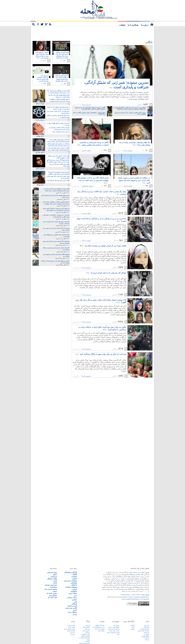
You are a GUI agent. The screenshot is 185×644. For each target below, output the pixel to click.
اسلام (55, 574)
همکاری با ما (133, 25)
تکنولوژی (74, 591)
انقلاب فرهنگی (52, 579)
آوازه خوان (120, 581)
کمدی (75, 610)
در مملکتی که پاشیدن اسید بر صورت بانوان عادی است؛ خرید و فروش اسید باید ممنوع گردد (134, 180)
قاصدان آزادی (71, 630)
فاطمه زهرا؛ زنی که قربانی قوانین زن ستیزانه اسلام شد (103, 246)
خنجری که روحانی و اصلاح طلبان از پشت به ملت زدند (57, 124)
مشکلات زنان (72, 612)
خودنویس (146, 632)
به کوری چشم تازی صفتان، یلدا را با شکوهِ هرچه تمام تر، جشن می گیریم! (58, 108)
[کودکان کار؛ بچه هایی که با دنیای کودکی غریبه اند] (139, 283)
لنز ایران (72, 632)
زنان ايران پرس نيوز (113, 629)
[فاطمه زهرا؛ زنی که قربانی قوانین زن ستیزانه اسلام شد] (139, 256)
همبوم (132, 629)
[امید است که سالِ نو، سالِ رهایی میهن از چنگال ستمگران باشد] (139, 365)
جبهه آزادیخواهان (100, 625)
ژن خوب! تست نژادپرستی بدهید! (60, 131)
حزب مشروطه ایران (99, 627)
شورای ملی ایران (100, 629)
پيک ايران (146, 627)
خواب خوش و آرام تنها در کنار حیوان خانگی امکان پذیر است (58, 177)
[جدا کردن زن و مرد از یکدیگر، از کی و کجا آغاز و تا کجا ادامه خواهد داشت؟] (139, 241)
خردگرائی (53, 576)
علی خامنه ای (52, 597)
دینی (75, 595)
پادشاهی (74, 585)
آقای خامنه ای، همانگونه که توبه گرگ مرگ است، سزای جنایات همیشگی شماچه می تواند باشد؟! (61, 56)
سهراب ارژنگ (86, 240)
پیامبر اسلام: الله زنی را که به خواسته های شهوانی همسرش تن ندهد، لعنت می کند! (92, 180)
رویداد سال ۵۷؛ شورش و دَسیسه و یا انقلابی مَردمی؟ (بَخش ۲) (57, 116)
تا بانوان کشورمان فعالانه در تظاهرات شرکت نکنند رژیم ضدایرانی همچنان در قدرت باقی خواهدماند (61, 79)
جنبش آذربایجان (144, 629)
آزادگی (132, 625)
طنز (75, 602)
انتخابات (74, 576)
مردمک (147, 639)
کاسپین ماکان (40, 168)
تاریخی (74, 589)
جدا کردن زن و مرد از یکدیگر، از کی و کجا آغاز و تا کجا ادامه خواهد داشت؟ (101, 220)
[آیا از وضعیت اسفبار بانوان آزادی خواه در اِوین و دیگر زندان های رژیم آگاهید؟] (139, 310)
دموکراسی (143, 579)
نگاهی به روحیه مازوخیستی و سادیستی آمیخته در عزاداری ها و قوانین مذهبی (93, 143)
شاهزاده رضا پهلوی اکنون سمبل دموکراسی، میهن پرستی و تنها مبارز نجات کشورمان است (41, 55)
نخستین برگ (152, 23)
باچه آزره (87, 629)
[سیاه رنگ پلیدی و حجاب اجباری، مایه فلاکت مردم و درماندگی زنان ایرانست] (139, 202)
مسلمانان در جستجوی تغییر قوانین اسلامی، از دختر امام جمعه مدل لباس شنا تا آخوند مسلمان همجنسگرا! (58, 145)
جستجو (33, 23)
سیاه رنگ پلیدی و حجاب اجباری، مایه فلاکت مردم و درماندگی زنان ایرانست (101, 193)
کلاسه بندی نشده (71, 608)
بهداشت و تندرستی (70, 581)
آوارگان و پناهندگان (70, 572)
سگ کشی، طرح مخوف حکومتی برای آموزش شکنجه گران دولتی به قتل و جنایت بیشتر (58, 141)
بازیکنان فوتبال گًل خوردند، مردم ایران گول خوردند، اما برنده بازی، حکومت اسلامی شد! (58, 161)
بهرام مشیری (71, 625)
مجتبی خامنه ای (51, 593)
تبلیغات (122, 25)
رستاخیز (87, 632)
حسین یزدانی (86, 630)
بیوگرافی (74, 583)
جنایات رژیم (73, 593)
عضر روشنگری (85, 634)
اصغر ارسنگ (86, 627)
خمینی (55, 591)
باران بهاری (40, 136)
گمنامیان (87, 641)
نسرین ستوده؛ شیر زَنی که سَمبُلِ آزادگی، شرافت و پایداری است (116, 84)
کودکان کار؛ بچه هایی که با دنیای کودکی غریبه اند (106, 273)
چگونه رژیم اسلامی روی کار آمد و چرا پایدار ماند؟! (59, 165)
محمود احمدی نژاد (50, 589)
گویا (133, 627)
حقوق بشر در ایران (113, 627)
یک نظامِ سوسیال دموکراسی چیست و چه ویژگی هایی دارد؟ (134, 143)
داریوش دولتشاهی (88, 186)
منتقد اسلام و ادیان (84, 643)
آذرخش (87, 625)
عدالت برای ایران (114, 630)
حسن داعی (71, 627)
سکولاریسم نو (145, 636)
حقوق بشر (116, 625)
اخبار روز (146, 625)
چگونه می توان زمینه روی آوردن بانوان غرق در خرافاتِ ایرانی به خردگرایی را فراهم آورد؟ (102, 328)
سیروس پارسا (86, 105)
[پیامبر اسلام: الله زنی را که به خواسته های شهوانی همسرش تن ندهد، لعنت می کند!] (91, 169)
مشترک (44, 23)
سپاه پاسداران (52, 572)
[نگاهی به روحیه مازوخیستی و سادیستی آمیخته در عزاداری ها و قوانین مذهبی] (91, 133)
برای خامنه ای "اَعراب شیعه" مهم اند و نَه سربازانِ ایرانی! (58, 112)
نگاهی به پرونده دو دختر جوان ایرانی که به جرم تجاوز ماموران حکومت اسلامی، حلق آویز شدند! (58, 149)
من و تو (73, 634)
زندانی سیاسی (72, 597)
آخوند (55, 581)
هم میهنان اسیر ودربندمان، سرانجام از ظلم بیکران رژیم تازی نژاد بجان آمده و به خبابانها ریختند (42, 79)
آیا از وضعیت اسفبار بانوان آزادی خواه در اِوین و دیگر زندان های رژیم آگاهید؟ (101, 301)
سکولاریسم (53, 595)
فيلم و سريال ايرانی (69, 629)
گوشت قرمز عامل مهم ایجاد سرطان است (58, 180)
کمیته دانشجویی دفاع (113, 632)
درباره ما (144, 25)
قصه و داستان (72, 606)
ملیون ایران (101, 630)
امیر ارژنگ (40, 185)
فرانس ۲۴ (146, 637)
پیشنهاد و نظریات (71, 587)
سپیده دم (146, 634)
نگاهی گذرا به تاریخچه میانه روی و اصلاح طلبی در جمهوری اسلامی (58, 156)
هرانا (118, 634)
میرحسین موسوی (51, 585)
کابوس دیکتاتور (85, 636)
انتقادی (74, 579)
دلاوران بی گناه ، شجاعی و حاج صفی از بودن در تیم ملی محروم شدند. (59, 128)
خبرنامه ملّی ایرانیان (143, 630)
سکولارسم (135, 579)
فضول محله (92, 9)
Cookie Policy (126, 595)
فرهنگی (131, 574)
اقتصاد (74, 574)
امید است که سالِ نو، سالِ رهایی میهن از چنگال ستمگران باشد (101, 354)
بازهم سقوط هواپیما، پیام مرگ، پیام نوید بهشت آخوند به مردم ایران (58, 96)
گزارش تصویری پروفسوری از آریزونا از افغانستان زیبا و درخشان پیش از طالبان (58, 173)
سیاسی (137, 574)
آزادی (128, 579)
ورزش (75, 614)
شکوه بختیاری (86, 150)
